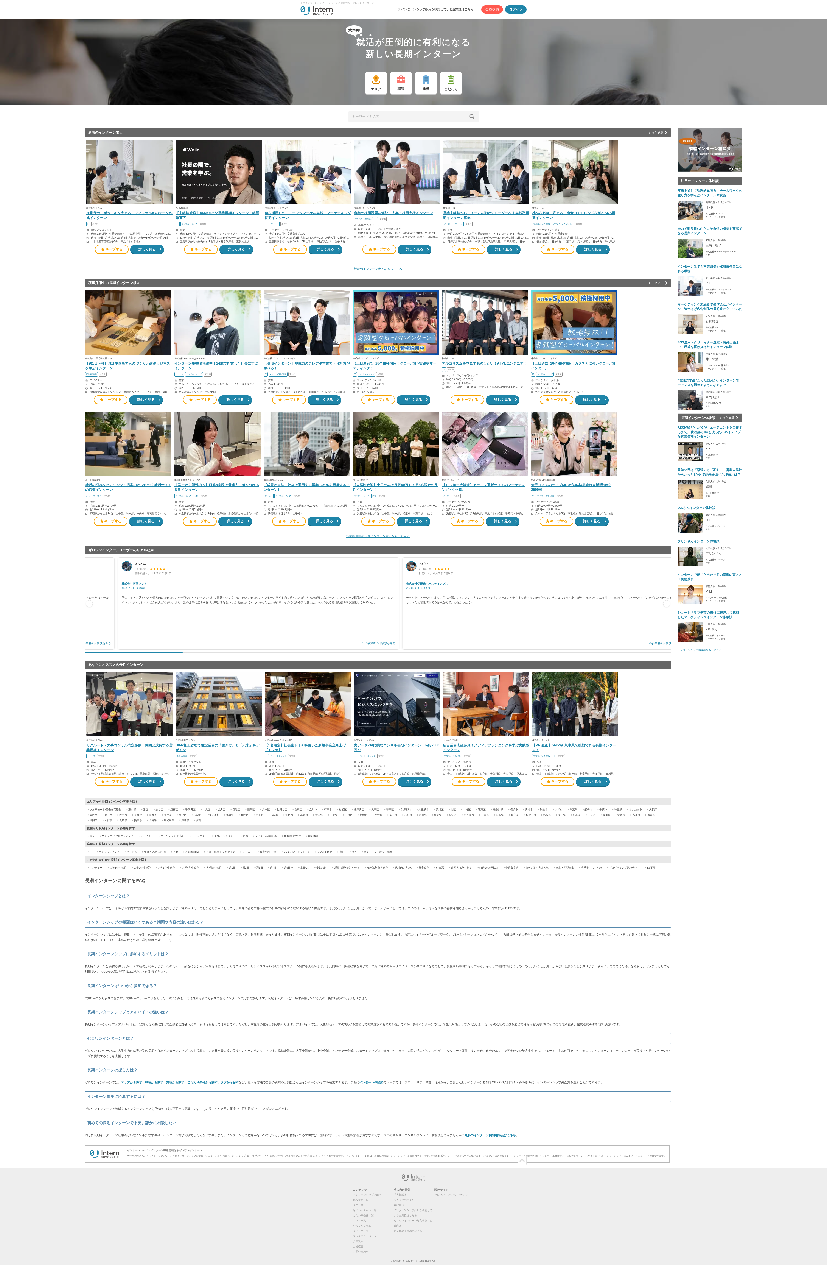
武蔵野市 (406, 809)
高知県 (636, 814)
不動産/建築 (192, 851)
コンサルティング (109, 851)
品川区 (221, 809)
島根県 (547, 814)
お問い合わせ (360, 1251)
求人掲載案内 (401, 1194)
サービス (132, 851)
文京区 (266, 809)
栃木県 (319, 814)
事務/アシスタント (225, 836)
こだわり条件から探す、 (204, 1082)
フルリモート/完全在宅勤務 (105, 809)
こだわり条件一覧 (363, 1215)
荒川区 (440, 809)
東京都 (132, 809)
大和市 (559, 809)
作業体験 (313, 836)
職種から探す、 (155, 1082)
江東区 (482, 809)
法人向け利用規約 (404, 1199)
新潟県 (363, 814)
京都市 (153, 814)
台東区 (298, 809)
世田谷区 (282, 809)
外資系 (440, 867)
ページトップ (522, 1160)
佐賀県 (108, 820)
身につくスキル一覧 (364, 1210)
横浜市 (514, 809)
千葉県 (573, 809)
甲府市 (349, 814)
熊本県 (138, 820)
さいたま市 (635, 809)
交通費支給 (511, 867)
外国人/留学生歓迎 (461, 867)
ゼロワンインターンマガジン (451, 1194)
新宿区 (174, 809)
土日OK (304, 867)
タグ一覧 (358, 1205)
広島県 (577, 814)
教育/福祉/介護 (268, 851)
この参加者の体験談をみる (390, 643)
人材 (175, 851)
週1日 (232, 867)
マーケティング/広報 (173, 836)
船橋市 (588, 809)
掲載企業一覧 (360, 1199)
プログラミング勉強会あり (624, 867)
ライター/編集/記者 (266, 836)
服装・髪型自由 (565, 867)
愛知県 (453, 814)
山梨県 (334, 814)
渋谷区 (159, 809)
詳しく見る (147, 249)
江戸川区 (359, 809)
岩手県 (259, 814)
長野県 (378, 814)
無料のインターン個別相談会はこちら (490, 1135)
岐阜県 (423, 814)
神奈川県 (498, 809)
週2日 (246, 867)
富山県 (393, 814)
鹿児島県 (169, 820)
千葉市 (603, 809)
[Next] (666, 603)
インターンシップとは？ (367, 1194)
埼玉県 (618, 809)
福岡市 (93, 820)
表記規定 (399, 1205)
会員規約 (358, 1241)
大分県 (153, 820)
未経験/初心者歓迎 (377, 867)
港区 (145, 809)
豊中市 (108, 814)
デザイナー (147, 836)
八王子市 (423, 809)
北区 (453, 809)
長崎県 (123, 820)
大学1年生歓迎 (118, 867)
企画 (245, 836)
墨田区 (390, 809)
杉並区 (343, 809)
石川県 (408, 814)
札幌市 (245, 814)
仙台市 (289, 814)
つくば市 (213, 814)
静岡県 (438, 814)
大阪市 (93, 814)
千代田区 (190, 809)
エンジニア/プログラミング (118, 836)
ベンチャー (96, 867)
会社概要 (358, 1246)
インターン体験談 (371, 1082)
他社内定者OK (403, 867)
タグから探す (230, 1082)
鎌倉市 (544, 809)
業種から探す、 (176, 1082)
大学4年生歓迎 (190, 867)
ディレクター (199, 836)
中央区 (206, 809)
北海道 (230, 814)
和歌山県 (531, 814)
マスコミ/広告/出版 (155, 851)
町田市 (328, 809)
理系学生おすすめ (591, 867)
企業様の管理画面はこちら (409, 1230)
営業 (92, 836)
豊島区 (251, 809)
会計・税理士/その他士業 (220, 851)
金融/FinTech (324, 851)
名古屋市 (469, 814)
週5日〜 (288, 867)
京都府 (138, 814)
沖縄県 (185, 820)
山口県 (591, 814)
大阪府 (653, 809)
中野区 (467, 809)
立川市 (313, 809)
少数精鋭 (321, 867)
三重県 (485, 814)
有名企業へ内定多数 (537, 867)
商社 (342, 851)
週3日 (259, 867)
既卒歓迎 (424, 867)
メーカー (247, 851)
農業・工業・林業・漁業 (378, 851)
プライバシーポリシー (366, 1236)
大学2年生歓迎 (142, 867)
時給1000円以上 (488, 867)
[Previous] (89, 603)
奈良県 (515, 814)
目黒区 (236, 809)
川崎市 (529, 809)
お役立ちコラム (362, 1225)
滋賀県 (500, 814)
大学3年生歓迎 (166, 867)
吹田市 (123, 814)
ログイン (516, 9)
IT (91, 851)
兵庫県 (168, 814)
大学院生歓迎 (214, 867)
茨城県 (197, 814)
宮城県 (274, 814)
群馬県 (304, 814)
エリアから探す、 (133, 1082)
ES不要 (651, 867)
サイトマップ (360, 1230)
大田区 (375, 809)
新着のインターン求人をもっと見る (378, 269)
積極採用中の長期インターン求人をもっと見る (378, 536)
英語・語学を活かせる (346, 867)
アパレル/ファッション (297, 851)
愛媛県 (621, 814)
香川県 (606, 814)
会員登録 (492, 9)
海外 (198, 820)
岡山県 (562, 814)
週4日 (273, 867)
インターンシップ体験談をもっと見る (699, 650)
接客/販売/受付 (292, 836)
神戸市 (183, 814)
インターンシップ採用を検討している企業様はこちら (437, 9)
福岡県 (651, 814)
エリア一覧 (359, 1220)
